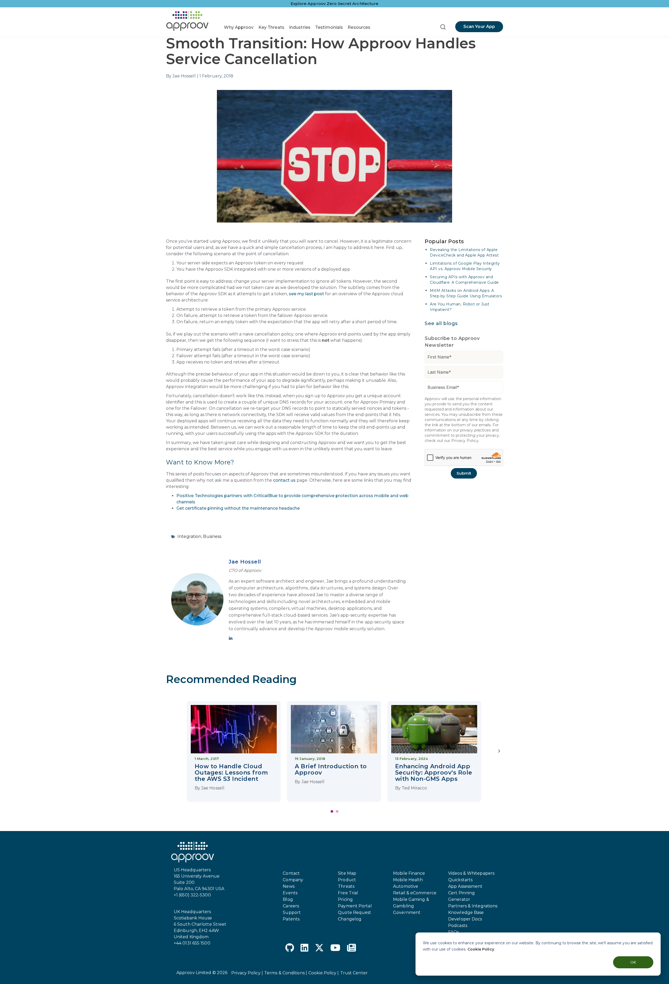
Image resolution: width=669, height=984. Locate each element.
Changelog (349, 919)
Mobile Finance (409, 873)
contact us (284, 480)
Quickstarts (460, 879)
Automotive (405, 886)
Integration (189, 536)
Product (347, 879)
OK (633, 962)
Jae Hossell (245, 562)
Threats (346, 886)
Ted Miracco (414, 788)
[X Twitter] (319, 948)
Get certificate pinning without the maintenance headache (238, 508)
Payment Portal (355, 905)
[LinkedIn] (304, 948)
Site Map (347, 873)
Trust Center (354, 972)
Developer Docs (465, 919)
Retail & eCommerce (414, 892)
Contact (291, 873)
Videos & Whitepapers (471, 873)
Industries (299, 27)
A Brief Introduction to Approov (331, 769)
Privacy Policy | (247, 972)
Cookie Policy (481, 949)
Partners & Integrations (472, 905)
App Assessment (465, 886)
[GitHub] (289, 948)
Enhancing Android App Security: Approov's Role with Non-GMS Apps (433, 772)
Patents (291, 919)
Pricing (345, 899)
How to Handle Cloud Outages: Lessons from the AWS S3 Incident (231, 772)
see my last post (306, 293)
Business (212, 536)
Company (293, 879)
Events (290, 892)
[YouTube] (335, 948)
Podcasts (457, 925)
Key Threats (271, 27)
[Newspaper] (351, 948)
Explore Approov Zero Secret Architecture (335, 3)
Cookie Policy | (323, 972)
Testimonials (329, 27)
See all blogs (441, 323)
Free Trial (348, 892)
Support (292, 912)
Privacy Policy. (465, 440)
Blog (288, 899)
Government (406, 912)
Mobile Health (408, 879)
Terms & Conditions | (285, 972)
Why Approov (238, 27)
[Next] (499, 751)
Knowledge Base (466, 912)
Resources (359, 27)
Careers (291, 905)
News (288, 886)
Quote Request (354, 912)
